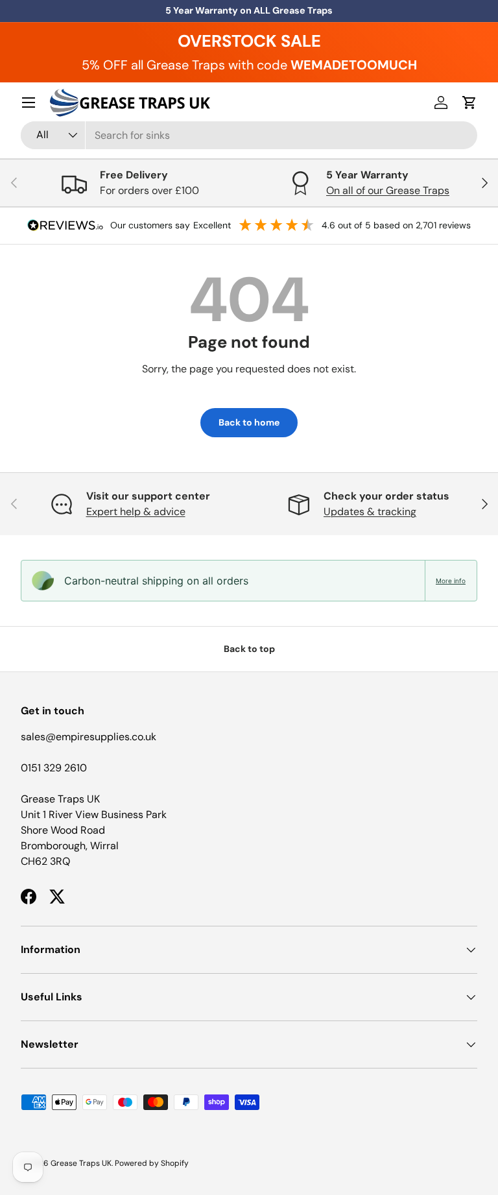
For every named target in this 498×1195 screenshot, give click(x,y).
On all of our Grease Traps (387, 190)
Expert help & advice (135, 511)
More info (451, 581)
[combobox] (249, 135)
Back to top (249, 649)
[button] (469, 102)
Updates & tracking (370, 511)
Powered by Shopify (152, 1163)
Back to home (249, 422)
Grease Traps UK (81, 1163)
